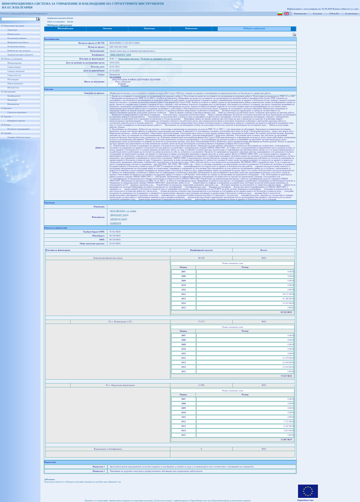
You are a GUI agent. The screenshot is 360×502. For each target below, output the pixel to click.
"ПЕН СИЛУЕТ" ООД (120, 55)
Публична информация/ (11, 14)
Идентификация (65, 28)
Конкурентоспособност (18, 42)
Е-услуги (317, 14)
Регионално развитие (17, 38)
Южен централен (15, 84)
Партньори (12, 100)
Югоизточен (13, 88)
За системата (351, 14)
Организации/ (28, 14)
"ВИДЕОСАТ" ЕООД (119, 215)
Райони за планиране (13, 59)
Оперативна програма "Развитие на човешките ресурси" (145, 59)
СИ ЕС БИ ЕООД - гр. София (123, 211)
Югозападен (13, 79)
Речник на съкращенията (19, 129)
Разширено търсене (16, 121)
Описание (107, 28)
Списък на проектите (17, 112)
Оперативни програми (14, 26)
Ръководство (300, 14)
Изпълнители (13, 104)
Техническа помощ (16, 46)
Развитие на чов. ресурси (19, 51)
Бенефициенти (14, 96)
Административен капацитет (20, 55)
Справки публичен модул (19, 137)
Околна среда (14, 34)
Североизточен (14, 75)
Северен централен (16, 71)
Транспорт (12, 30)
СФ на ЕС (334, 14)
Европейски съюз (305, 500)
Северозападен (14, 67)
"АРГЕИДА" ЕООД (118, 219)
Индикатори (191, 28)
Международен (15, 63)
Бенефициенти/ (41, 14)
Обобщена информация (254, 28)
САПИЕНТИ (115, 223)
